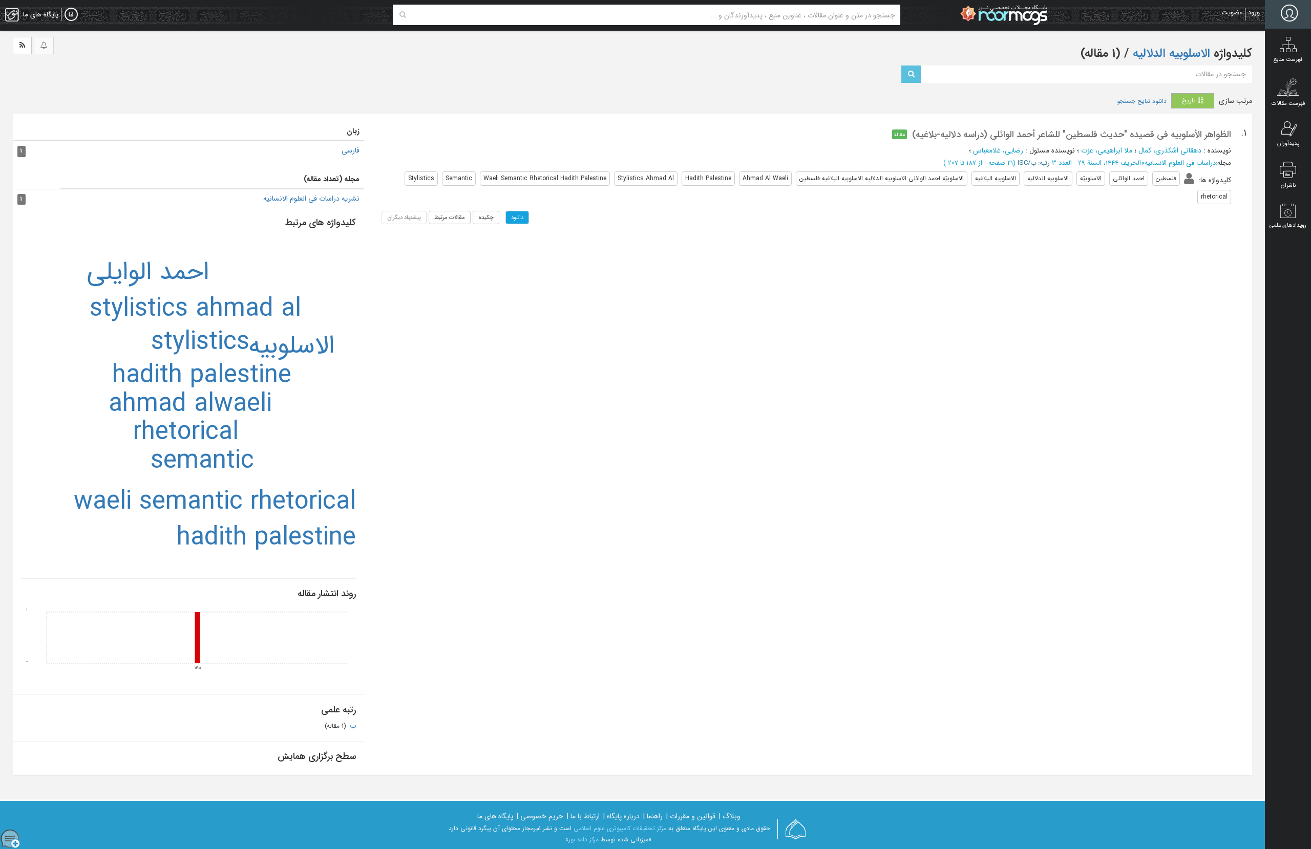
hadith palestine (201, 376)
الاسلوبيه (291, 346)
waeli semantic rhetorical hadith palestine (215, 520)
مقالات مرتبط (449, 217)
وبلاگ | (730, 816)
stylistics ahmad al (195, 309)
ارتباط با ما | (583, 816)
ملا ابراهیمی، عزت (1106, 150)
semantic (202, 461)
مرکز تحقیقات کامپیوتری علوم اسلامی (620, 828)
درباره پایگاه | (621, 816)
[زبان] (71, 15)
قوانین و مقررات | (690, 816)
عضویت (1231, 12)
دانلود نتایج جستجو (1142, 101)
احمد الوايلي (148, 272)
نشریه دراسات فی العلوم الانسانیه (311, 198)
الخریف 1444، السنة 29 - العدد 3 (1096, 163)
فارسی (351, 150)
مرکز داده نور (583, 839)
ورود (1254, 12)
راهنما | (653, 816)
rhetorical (186, 432)
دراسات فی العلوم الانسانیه (1180, 163)
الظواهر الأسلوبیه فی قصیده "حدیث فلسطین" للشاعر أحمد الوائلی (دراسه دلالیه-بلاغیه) (1071, 134)
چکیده (486, 217)
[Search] (403, 15)
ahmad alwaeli (190, 404)
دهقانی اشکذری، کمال (1169, 150)
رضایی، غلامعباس (998, 150)
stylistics (200, 342)
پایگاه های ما (495, 816)
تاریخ (1190, 100)
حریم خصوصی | (540, 816)
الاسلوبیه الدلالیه (1169, 53)
